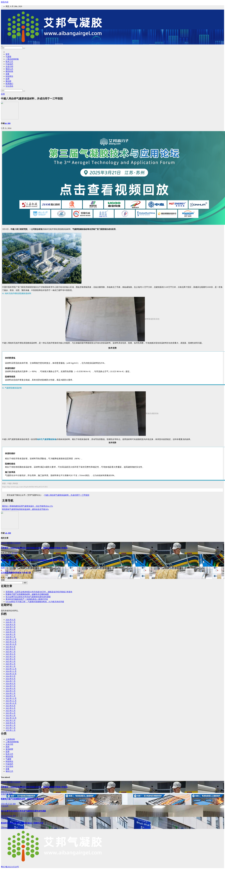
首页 (7, 54)
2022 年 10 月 (11, 718)
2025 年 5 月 (10, 657)
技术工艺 (9, 62)
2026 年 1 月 (10, 637)
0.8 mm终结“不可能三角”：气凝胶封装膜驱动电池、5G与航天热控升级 (35, 602)
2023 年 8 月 (10, 706)
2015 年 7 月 (10, 728)
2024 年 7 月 (10, 681)
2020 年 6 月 (10, 723)
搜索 (3, 580)
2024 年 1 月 (10, 696)
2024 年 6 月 (10, 684)
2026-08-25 (5, 792)
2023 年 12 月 (11, 698)
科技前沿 (9, 76)
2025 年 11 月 (11, 642)
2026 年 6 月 (10, 625)
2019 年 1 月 (10, 725)
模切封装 (9, 71)
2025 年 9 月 (10, 647)
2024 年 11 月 (11, 671)
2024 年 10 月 (11, 674)
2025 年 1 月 (10, 666)
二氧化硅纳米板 (12, 59)
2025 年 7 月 (10, 652)
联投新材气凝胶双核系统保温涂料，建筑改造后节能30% (25, 509)
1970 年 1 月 (10, 730)
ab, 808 (7, 123)
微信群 (8, 81)
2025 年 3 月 (10, 661)
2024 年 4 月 (10, 688)
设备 (7, 74)
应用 (7, 79)
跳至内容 (4, 2)
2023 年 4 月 (10, 713)
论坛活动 (9, 86)
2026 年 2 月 (10, 634)
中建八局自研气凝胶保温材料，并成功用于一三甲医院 (66, 495)
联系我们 (9, 84)
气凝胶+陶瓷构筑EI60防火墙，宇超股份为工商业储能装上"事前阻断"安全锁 (32, 560)
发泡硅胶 (9, 749)
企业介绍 (9, 66)
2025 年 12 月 (11, 639)
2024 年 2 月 (10, 693)
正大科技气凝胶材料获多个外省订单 (16, 573)
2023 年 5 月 (10, 711)
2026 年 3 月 (10, 632)
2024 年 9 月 (10, 676)
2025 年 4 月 (10, 659)
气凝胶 (8, 57)
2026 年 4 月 (10, 629)
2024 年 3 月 (10, 691)
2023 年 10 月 (11, 703)
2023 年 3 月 (10, 716)
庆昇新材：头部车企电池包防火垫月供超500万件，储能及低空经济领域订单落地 (34, 548)
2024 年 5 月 (10, 686)
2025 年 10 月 (11, 644)
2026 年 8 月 (10, 620)
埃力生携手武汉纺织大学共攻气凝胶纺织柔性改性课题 (28, 597)
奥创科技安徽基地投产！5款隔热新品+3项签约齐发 (27, 599)
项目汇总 (9, 69)
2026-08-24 (5, 816)
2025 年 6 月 (10, 654)
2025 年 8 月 (10, 649)
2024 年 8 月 (10, 679)
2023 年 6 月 (10, 708)
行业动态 (9, 64)
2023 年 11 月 (11, 701)
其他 (7, 747)
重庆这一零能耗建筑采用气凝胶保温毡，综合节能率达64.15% (27, 506)
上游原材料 (10, 739)
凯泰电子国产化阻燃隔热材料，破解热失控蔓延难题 (27, 594)
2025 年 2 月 (10, 664)
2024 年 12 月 (11, 669)
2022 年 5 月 (10, 720)
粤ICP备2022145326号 (10, 867)
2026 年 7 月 (10, 622)
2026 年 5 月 (10, 627)
